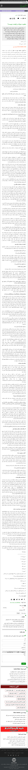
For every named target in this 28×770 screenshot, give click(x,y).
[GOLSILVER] (14, 729)
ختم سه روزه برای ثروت (20, 696)
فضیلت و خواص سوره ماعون (20, 719)
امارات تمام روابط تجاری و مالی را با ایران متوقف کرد (15, 721)
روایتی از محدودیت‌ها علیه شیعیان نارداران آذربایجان (14, 739)
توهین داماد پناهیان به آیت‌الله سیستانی (16, 737)
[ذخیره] (14, 18)
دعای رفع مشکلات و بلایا (9, 696)
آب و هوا (8, 750)
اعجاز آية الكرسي (22, 693)
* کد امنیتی (23, 647)
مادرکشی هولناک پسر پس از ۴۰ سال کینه (17, 681)
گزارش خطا (22, 605)
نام (25, 639)
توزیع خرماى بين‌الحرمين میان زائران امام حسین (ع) (15, 715)
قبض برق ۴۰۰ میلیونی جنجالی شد (19, 723)
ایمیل (25, 643)
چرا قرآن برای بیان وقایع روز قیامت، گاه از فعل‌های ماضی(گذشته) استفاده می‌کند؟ (15, 620)
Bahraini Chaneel (21, 699)
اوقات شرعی (3, 750)
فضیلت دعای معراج (13, 693)
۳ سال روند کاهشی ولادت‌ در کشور (17, 741)
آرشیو (17, 750)
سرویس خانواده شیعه (22, 15)
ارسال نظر (21, 610)
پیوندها (13, 750)
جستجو (13, 753)
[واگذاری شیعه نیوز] (14, 11)
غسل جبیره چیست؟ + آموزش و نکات (16, 743)
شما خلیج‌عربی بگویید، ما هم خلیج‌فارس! (17, 672)
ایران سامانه (11, 768)
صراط (18, 613)
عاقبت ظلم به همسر (9, 690)
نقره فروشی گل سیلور (21, 707)
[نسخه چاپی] (10, 18)
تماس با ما (21, 750)
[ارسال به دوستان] (12, 18)
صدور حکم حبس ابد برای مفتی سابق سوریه (17, 674)
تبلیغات (22, 753)
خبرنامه (9, 753)
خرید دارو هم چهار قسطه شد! (18, 745)
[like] (14, 608)
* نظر (25, 654)
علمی (16, 15)
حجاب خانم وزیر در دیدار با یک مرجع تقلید (17, 676)
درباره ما (26, 750)
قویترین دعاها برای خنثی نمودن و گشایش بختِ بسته (15, 702)
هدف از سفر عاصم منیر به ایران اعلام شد (18, 678)
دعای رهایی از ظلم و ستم (20, 690)
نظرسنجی (18, 753)
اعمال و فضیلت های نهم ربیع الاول (19, 717)
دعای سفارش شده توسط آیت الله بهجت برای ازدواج (15, 704)
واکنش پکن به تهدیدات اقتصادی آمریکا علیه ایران (16, 679)
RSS (5, 753)
